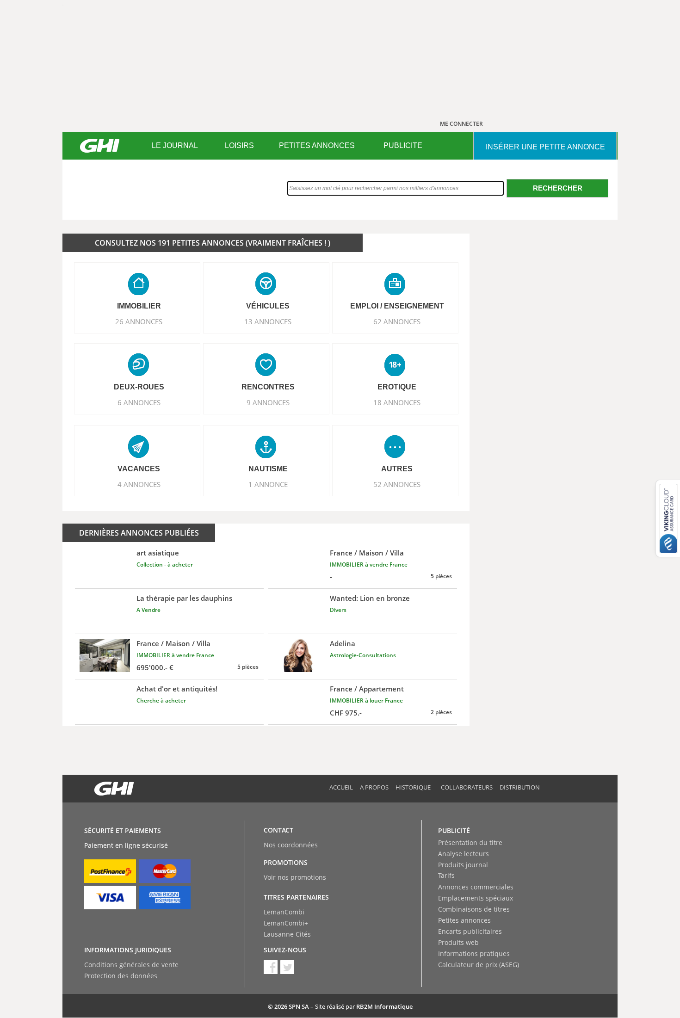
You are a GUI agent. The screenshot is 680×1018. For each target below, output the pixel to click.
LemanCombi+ (286, 923)
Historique (413, 787)
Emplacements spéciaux (475, 898)
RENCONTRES (268, 387)
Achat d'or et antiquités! (176, 688)
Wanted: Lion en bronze (370, 598)
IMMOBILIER (139, 306)
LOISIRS (239, 145)
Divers (338, 610)
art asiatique (157, 552)
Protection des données (120, 975)
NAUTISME (268, 469)
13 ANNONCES (267, 321)
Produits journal (463, 864)
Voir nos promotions (295, 877)
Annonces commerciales (475, 886)
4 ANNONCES (139, 484)
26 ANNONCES (138, 321)
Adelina (342, 643)
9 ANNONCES (268, 402)
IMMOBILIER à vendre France (369, 564)
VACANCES (138, 469)
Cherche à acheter (161, 700)
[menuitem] (174, 146)
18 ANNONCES (396, 402)
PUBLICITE (402, 145)
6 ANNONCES (139, 402)
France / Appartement (367, 688)
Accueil (341, 787)
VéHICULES (268, 306)
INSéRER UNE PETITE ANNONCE (545, 147)
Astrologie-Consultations (363, 655)
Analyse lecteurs (463, 853)
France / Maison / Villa (367, 552)
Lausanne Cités (287, 934)
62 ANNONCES (396, 321)
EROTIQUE (396, 387)
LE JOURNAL (175, 145)
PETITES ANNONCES (317, 145)
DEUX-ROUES (139, 387)
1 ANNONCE (268, 484)
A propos (374, 787)
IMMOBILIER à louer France (366, 700)
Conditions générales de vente (131, 964)
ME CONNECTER (461, 124)
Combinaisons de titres (474, 909)
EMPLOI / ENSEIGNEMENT (397, 306)
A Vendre (148, 610)
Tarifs (446, 875)
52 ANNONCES (396, 484)
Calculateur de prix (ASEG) (478, 964)
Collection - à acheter (164, 564)
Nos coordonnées (291, 844)
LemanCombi (284, 911)
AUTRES (397, 469)
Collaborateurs (467, 787)
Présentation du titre (470, 842)
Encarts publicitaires (470, 931)
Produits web (458, 942)
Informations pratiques (474, 953)
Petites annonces (464, 920)
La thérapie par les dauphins (184, 598)
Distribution (520, 787)
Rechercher (557, 188)
